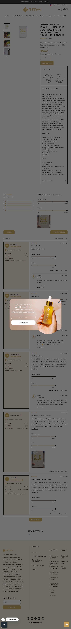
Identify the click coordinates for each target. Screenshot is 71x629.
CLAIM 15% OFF (23, 322)
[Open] (4, 625)
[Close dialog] (59, 301)
